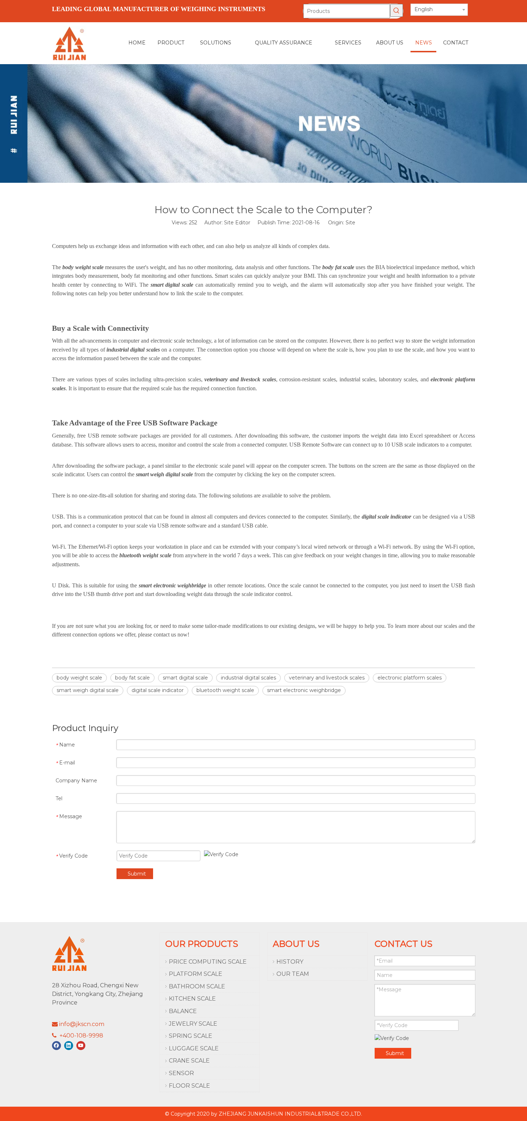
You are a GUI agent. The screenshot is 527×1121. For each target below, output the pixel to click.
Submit (137, 873)
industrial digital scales (248, 677)
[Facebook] (56, 1045)
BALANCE (183, 1011)
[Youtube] (80, 1045)
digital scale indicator (158, 690)
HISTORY (289, 961)
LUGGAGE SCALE (194, 1048)
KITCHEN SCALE (192, 998)
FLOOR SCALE (189, 1085)
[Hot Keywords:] (396, 10)
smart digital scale (185, 677)
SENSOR (181, 1073)
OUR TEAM (292, 973)
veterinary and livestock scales (327, 677)
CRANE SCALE (189, 1060)
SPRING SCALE (190, 1035)
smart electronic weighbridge (304, 690)
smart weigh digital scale (88, 690)
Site (350, 222)
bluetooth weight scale (225, 690)
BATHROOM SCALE (197, 986)
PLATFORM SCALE (195, 973)
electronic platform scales (410, 677)
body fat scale (132, 677)
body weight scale (79, 677)
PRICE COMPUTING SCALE (208, 961)
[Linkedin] (68, 1045)
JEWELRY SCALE (193, 1023)
